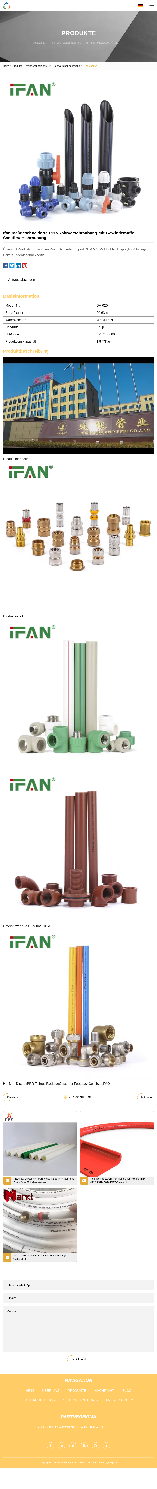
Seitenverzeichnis (80, 1400)
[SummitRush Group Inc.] (6, 5)
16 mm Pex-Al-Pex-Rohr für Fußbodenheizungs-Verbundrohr (40, 1257)
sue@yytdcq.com (108, 1462)
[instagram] (95, 1445)
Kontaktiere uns (39, 1400)
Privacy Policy (119, 1400)
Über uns (50, 1390)
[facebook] (50, 1445)
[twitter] (72, 1445)
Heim (6, 65)
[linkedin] (61, 1445)
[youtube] (84, 1445)
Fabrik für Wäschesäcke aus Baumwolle (73, 1427)
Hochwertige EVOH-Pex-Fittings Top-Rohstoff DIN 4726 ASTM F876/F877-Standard (118, 1180)
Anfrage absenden (21, 279)
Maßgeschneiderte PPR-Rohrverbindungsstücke (53, 65)
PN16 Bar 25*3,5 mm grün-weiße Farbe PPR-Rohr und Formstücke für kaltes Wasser (43, 1180)
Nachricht (104, 1390)
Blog (126, 1390)
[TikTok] (106, 1445)
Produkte (17, 65)
